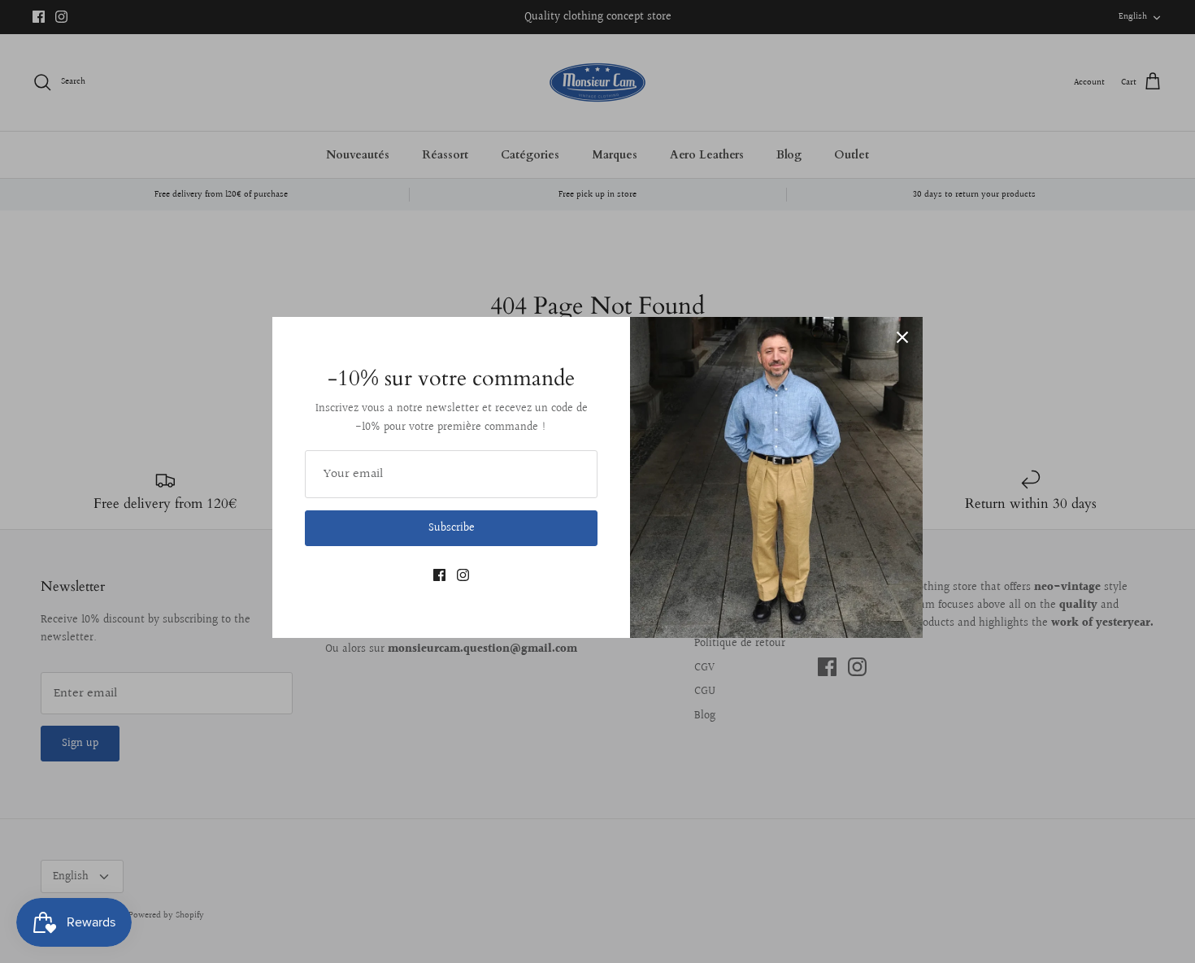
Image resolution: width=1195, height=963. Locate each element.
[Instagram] (463, 575)
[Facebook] (439, 575)
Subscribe (451, 528)
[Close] (902, 337)
